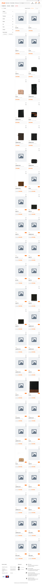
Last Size (16, 5)
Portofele (4, 8)
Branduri (12, 5)
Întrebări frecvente (28, 0)
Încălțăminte (4, 5)
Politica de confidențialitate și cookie (4, 570)
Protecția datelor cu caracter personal (13, 569)
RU (39, 0)
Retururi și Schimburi (34, 0)
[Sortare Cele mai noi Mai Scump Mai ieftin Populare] (37, 8)
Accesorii (8, 5)
